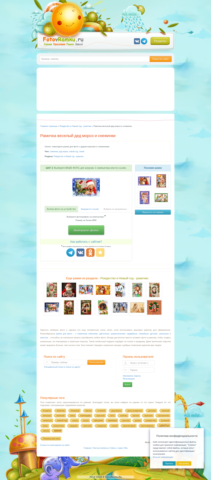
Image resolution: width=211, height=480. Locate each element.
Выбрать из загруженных (115, 209)
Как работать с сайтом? (86, 241)
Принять (169, 463)
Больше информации (163, 457)
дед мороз (63, 151)
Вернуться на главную (152, 212)
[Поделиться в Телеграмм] (71, 253)
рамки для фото (64, 333)
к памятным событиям (87, 333)
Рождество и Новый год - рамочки (68, 156)
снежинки (54, 151)
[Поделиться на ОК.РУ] (90, 253)
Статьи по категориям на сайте (55, 445)
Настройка (184, 463)
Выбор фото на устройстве (61, 209)
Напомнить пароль (132, 376)
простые (44, 337)
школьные (164, 333)
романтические (118, 333)
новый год (73, 151)
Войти (127, 384)
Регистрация (129, 379)
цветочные (104, 333)
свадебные (132, 333)
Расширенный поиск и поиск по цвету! (62, 367)
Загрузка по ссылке (90, 209)
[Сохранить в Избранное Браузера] (100, 253)
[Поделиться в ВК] (81, 253)
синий (81, 151)
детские (153, 333)
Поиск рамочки (96, 362)
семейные (144, 333)
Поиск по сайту (160, 59)
